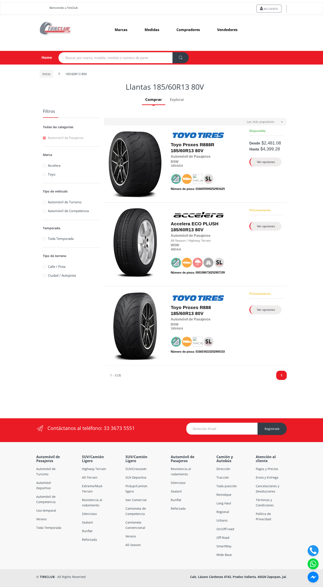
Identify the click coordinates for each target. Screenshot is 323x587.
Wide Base (224, 555)
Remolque (223, 495)
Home (43, 57)
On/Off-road (225, 529)
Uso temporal (46, 510)
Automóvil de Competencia (68, 211)
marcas (121, 29)
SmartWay (223, 546)
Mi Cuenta (270, 9)
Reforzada (89, 539)
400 (173, 249)
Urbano (221, 520)
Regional (222, 512)
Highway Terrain (94, 469)
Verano (41, 519)
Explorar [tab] (177, 99)
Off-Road (222, 537)
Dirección (223, 469)
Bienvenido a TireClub (63, 8)
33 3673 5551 (119, 428)
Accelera (54, 165)
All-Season (133, 545)
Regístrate (272, 429)
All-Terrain (90, 477)
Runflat (87, 531)
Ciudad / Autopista (62, 275)
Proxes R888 (197, 307)
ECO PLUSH (205, 223)
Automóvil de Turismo (65, 202)
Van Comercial (136, 500)
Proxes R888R (198, 144)
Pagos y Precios (267, 469)
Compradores (188, 29)
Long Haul (223, 503)
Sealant (87, 522)
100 (173, 165)
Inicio (46, 74)
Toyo (51, 174)
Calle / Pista (56, 266)
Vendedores (227, 29)
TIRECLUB (47, 577)
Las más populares (260, 122)
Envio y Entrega (267, 477)
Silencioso (89, 514)
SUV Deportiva (135, 477)
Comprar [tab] (153, 99)
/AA (177, 165)
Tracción (222, 477)
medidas (152, 29)
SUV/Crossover (136, 469)
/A (181, 165)
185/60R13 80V (192, 147)
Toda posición (226, 486)
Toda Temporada (61, 238)
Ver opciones (266, 162)
